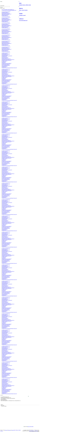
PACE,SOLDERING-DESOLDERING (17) (8, 9)
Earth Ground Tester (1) (5, 57)
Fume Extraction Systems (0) (6, 13)
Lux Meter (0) (4, 61)
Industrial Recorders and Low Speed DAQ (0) (8, 59)
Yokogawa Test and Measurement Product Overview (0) (9, 67)
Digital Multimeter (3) (5, 71)
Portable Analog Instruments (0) (6, 80)
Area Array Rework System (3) (6, 11)
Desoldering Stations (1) (5, 12)
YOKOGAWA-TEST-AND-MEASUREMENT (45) (9, 10)
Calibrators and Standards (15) (6, 52)
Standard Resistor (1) (5, 66)
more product (31, 426)
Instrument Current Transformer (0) (6, 60)
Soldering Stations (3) (5, 15)
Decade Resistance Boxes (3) (6, 54)
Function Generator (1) (5, 74)
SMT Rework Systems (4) (5, 14)
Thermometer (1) (4, 83)
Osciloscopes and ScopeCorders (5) (6, 63)
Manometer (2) (4, 62)
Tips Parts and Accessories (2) (6, 16)
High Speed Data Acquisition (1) (6, 58)
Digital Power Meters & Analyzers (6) (7, 55)
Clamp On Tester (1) (4, 53)
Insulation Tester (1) (4, 77)
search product (2, 5)
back (26, 426)
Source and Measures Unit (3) (6, 65)
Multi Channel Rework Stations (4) (6, 19)
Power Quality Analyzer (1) (5, 64)
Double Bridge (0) (4, 56)
